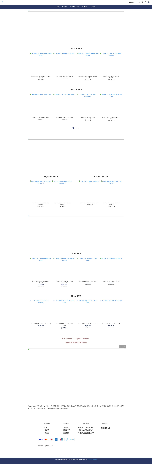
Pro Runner (47, 427)
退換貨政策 (66, 432)
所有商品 (64, 6)
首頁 (58, 6)
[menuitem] (73, 128)
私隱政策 (95, 459)
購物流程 (84, 6)
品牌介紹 (47, 430)
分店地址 (92, 6)
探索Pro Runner (74, 6)
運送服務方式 (66, 429)
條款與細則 (66, 433)
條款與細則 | (90, 459)
